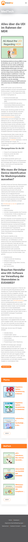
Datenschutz (5, 526)
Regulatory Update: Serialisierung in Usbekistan (19, 406)
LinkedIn (24, 526)
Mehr (7, 433)
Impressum (16, 520)
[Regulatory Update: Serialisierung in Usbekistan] (9, 408)
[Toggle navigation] (25, 2)
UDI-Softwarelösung (18, 300)
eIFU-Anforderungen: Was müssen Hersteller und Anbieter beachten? (20, 456)
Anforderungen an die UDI (10, 203)
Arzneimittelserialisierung (7, 117)
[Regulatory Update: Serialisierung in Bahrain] (9, 392)
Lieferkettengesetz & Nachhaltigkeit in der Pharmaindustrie (20, 422)
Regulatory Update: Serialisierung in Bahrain (19, 390)
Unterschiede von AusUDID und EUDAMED (19, 472)
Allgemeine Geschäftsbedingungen (14, 523)
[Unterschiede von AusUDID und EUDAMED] (9, 474)
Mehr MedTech (6, 366)
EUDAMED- (13, 140)
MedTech (7, 11)
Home (10, 520)
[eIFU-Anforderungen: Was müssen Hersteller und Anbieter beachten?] (9, 458)
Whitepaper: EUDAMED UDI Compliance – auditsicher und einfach (19, 488)
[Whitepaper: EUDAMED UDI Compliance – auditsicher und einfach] (9, 490)
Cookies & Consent (15, 526)
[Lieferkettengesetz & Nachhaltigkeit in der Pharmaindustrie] (9, 423)
